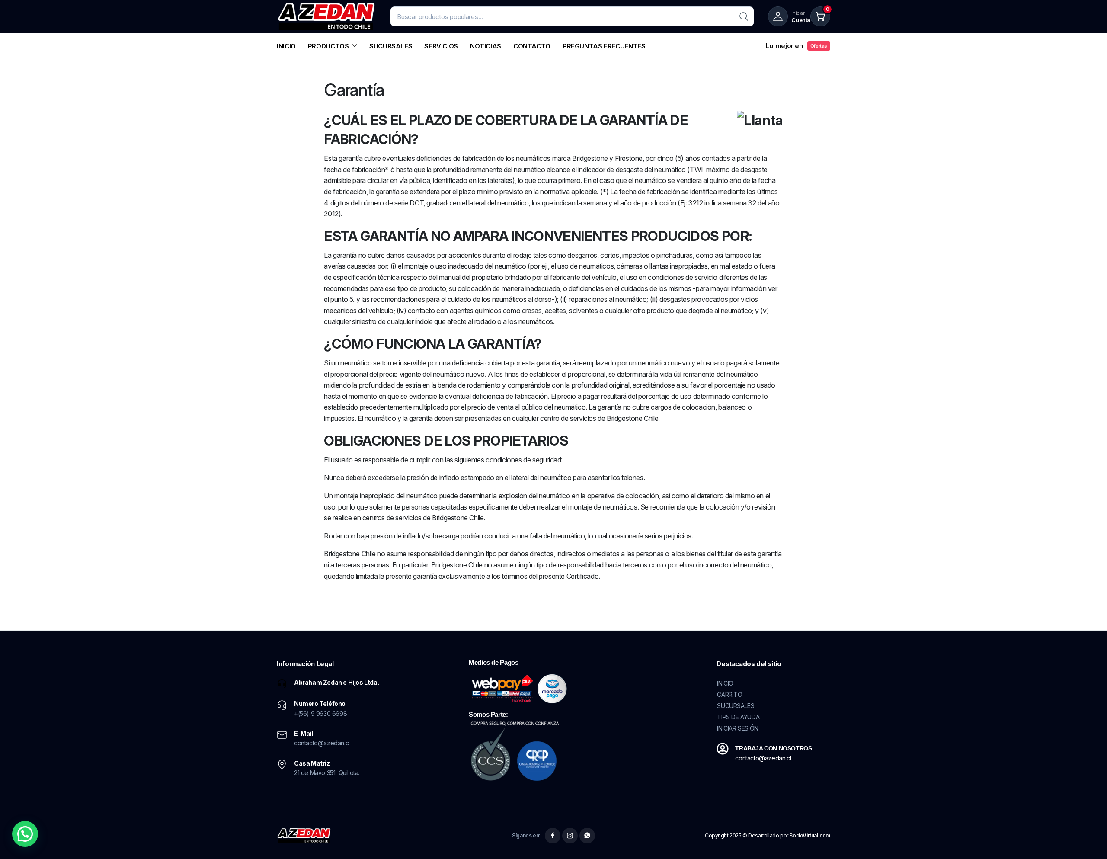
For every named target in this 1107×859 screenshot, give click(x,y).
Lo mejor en (796, 46)
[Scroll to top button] (1087, 839)
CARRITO (729, 694)
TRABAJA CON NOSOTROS (773, 748)
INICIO (286, 46)
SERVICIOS (441, 46)
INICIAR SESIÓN (737, 728)
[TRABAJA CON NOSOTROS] (723, 749)
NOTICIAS (485, 46)
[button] (25, 834)
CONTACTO (531, 46)
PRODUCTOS (328, 46)
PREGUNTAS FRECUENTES (604, 46)
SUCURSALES (390, 46)
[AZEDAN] (326, 16)
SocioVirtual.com (809, 835)
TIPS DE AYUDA (738, 717)
